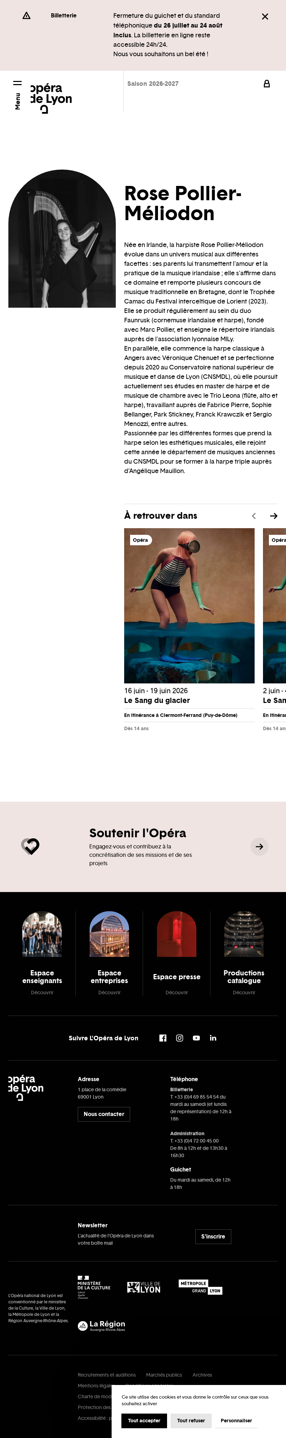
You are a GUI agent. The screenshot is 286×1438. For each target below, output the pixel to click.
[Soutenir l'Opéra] (259, 847)
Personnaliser (236, 1420)
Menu (17, 101)
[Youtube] (196, 1038)
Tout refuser (191, 1420)
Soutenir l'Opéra (137, 832)
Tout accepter (144, 1420)
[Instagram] (179, 1038)
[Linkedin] (213, 1038)
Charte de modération (102, 1396)
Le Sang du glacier (157, 700)
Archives (202, 1375)
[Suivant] (273, 516)
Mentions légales (96, 1386)
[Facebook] (163, 1038)
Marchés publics (164, 1375)
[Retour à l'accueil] (51, 94)
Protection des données (104, 1407)
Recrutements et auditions (107, 1375)
